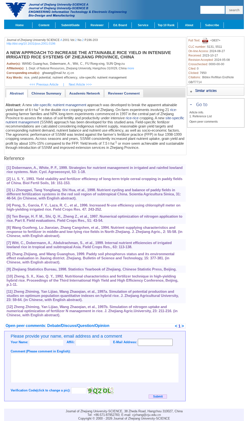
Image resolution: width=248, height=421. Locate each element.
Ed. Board (120, 25)
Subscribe (212, 25)
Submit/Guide (70, 25)
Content (44, 25)
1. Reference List (200, 116)
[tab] (16, 93)
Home (20, 25)
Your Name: (20, 342)
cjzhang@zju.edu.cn (146, 415)
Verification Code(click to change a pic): (41, 390)
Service (143, 25)
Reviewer (97, 25)
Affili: (71, 342)
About (189, 25)
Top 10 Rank (166, 25)
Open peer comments (203, 121)
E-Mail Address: (125, 342)
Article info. (196, 112)
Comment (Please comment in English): (40, 351)
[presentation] (16, 93)
